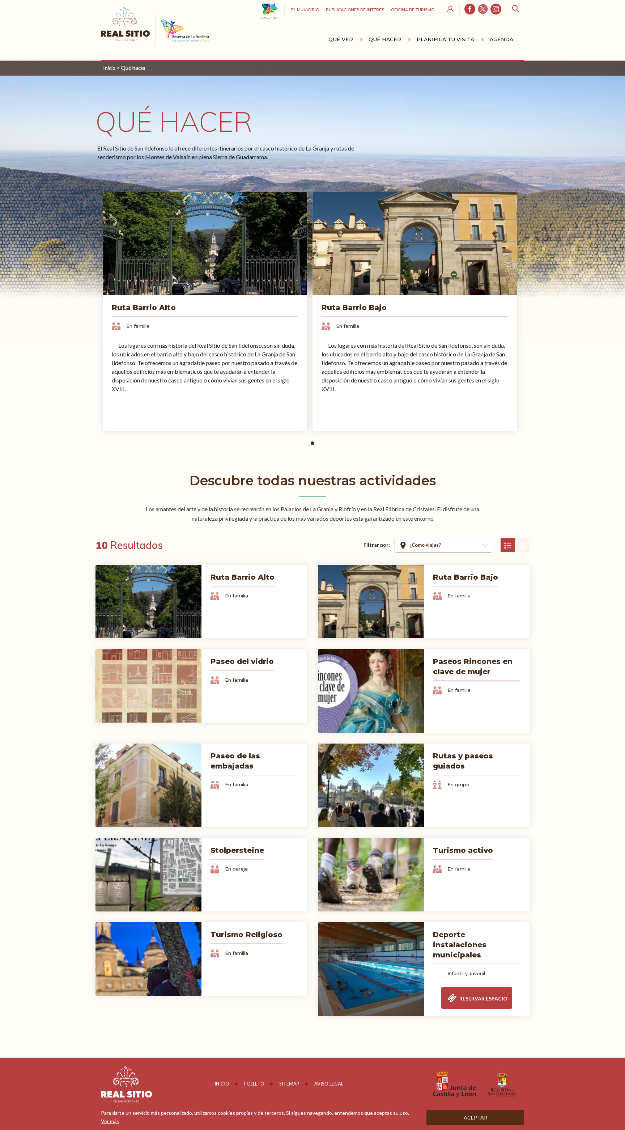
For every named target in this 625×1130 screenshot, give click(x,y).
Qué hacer (385, 39)
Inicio (109, 68)
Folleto (254, 1084)
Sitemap (289, 1084)
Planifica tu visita (445, 39)
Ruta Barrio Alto (144, 307)
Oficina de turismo (412, 9)
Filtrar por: (376, 545)
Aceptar (475, 1117)
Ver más (110, 1121)
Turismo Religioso (246, 934)
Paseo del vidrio (242, 661)
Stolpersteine (237, 850)
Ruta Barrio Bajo (354, 307)
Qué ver (340, 39)
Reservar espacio (482, 998)
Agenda (501, 39)
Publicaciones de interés (355, 9)
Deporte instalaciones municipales (459, 944)
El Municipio (305, 9)
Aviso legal (328, 1084)
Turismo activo (463, 850)
